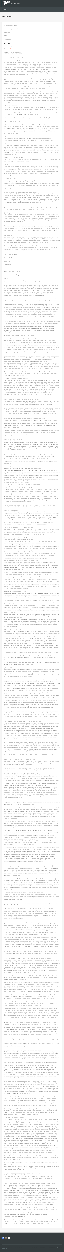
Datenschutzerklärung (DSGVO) (54, 1247)
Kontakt (38, 1247)
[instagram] (6, 1239)
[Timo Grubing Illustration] (11, 3)
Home (33, 1247)
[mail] (9, 1239)
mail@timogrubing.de (14, 48)
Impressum (43, 1247)
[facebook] (3, 1239)
